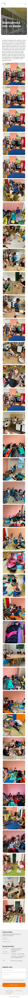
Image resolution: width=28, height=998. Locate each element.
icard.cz (20, 990)
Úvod (3, 29)
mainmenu (16, 31)
